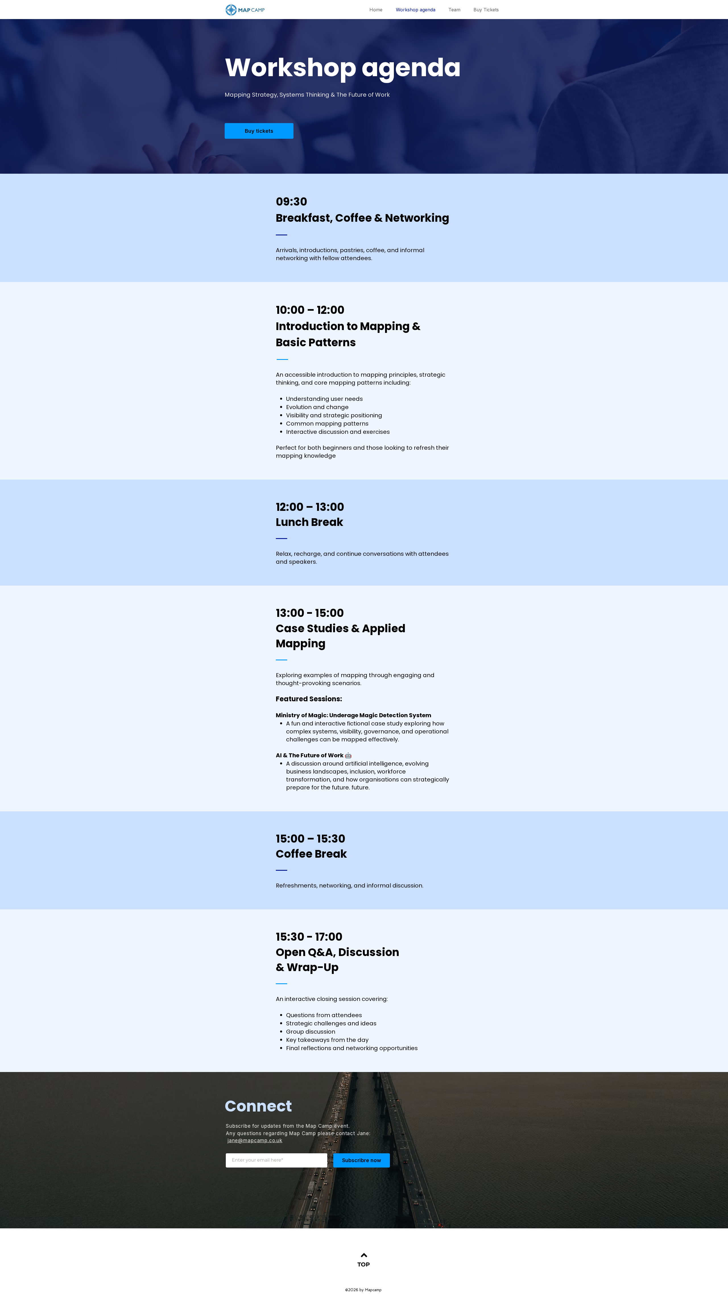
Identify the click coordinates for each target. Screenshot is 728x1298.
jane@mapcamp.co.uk (255, 1140)
